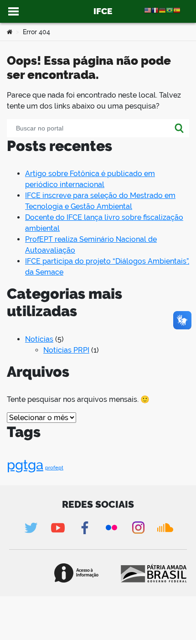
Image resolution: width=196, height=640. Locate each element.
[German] (162, 9)
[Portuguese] (169, 9)
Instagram (138, 528)
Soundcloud (165, 528)
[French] (155, 9)
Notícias (39, 339)
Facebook (85, 528)
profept (54, 467)
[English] (147, 9)
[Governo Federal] (153, 573)
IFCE (102, 11)
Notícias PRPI (66, 350)
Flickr (111, 528)
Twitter (31, 528)
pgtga (25, 465)
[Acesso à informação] (76, 573)
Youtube (58, 528)
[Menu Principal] (13, 11)
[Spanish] (177, 9)
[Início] (9, 31)
